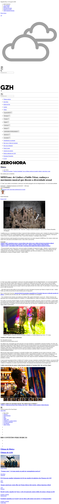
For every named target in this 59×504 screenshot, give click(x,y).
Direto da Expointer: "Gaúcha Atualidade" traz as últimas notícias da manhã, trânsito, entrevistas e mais (26, 171)
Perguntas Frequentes (8, 156)
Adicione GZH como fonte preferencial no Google (13, 189)
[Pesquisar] (2, 94)
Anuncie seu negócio (8, 150)
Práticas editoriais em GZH (9, 153)
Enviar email (3, 199)
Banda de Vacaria (7, 9)
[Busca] (2, 69)
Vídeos (5, 109)
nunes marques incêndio (8, 10)
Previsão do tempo (7, 8)
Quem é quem (6, 148)
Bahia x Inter (6, 6)
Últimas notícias (7, 99)
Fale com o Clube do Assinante (10, 143)
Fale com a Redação (8, 145)
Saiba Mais (3, 410)
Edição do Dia (6, 104)
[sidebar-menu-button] (2, 67)
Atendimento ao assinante (9, 140)
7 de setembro (6, 5)
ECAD (5, 158)
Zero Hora (5, 101)
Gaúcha (5, 107)
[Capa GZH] (29, 75)
